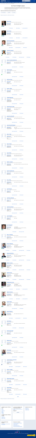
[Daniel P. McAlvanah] (3, 172)
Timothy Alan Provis (10, 282)
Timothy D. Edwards (10, 197)
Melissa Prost (9, 340)
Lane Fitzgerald (9, 224)
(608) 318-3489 (9, 227)
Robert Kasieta (9, 69)
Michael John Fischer (10, 378)
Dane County (2, 416)
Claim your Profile (15, 424)
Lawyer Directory (3, 3)
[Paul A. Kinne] (3, 145)
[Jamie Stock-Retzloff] (3, 118)
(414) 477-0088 (9, 265)
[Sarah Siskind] (3, 190)
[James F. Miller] (3, 90)
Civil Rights (7, 3)
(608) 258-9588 (9, 23)
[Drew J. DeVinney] (3, 245)
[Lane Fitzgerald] (3, 226)
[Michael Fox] (3, 23)
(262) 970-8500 (9, 389)
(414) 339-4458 (9, 284)
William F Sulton (10, 262)
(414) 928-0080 (9, 294)
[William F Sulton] (3, 264)
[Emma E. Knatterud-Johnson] (3, 62)
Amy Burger (9, 350)
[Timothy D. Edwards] (3, 199)
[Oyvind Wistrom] (3, 313)
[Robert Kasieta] (3, 71)
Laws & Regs (16, 2)
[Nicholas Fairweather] (3, 42)
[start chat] (34, 435)
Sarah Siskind (9, 188)
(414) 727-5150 (9, 342)
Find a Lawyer (2, 2)
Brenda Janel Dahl (10, 330)
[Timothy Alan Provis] (3, 284)
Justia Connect (9, 433)
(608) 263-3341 (9, 108)
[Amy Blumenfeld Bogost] (3, 127)
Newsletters (19, 2)
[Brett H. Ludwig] (3, 371)
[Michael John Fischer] (3, 380)
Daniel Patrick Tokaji (10, 106)
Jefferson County (3, 418)
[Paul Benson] (3, 323)
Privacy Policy (22, 433)
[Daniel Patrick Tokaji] (3, 108)
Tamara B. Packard (10, 50)
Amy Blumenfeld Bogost (11, 125)
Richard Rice (9, 31)
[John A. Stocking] (3, 236)
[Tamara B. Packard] (3, 52)
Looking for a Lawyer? (30, 435)
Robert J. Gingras (10, 161)
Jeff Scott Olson (9, 79)
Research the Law (9, 2)
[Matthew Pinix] (3, 274)
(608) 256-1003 (9, 218)
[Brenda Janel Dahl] (3, 332)
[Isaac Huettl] (3, 154)
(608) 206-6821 (9, 127)
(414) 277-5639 (9, 380)
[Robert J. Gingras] (3, 163)
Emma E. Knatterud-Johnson (12, 60)
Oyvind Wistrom (10, 311)
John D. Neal (9, 134)
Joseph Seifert (9, 301)
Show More (18, 412)
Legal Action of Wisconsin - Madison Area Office (17, 409)
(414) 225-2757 (9, 323)
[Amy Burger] (3, 352)
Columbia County (3, 417)
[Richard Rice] (3, 33)
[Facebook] (16, 432)
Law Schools (13, 2)
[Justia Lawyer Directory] (3, 0)
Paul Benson (9, 321)
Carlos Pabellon (9, 215)
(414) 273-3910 (9, 313)
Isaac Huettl (9, 152)
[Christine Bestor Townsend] (3, 361)
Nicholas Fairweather (10, 40)
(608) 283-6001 (9, 81)
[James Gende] (3, 389)
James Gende (9, 387)
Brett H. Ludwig (9, 369)
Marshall (2, 411)
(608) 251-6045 (9, 136)
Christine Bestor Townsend (11, 359)
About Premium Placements (16, 425)
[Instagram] (17, 432)
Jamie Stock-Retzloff (10, 116)
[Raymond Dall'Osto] (3, 255)
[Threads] (18, 432)
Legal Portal (12, 433)
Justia (1, 3)
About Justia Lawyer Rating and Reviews (17, 426)
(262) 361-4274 (9, 236)
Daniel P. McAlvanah (10, 170)
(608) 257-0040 (9, 62)
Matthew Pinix (9, 272)
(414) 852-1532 (9, 352)
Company (15, 433)
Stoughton (2, 413)
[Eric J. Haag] (3, 181)
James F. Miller (9, 88)
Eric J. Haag (9, 179)
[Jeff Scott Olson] (3, 81)
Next (18, 396)
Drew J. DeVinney (10, 243)
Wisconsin (9, 3)
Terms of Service (19, 433)
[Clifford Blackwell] (3, 99)
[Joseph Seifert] (3, 303)
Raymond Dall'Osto (10, 253)
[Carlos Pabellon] (3, 217)
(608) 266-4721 (9, 99)
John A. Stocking (10, 234)
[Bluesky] (19, 432)
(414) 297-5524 (9, 371)
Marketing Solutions (24, 2)
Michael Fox (9, 21)
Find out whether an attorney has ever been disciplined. (5, 424)
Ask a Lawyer (5, 2)
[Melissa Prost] (3, 342)
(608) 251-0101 (9, 52)
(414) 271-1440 (9, 255)
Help (16, 433)
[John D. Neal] (3, 136)
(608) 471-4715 (9, 118)
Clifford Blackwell (10, 97)
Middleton (2, 412)
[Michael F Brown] (3, 294)
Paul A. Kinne (9, 143)
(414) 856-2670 (9, 245)
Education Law (26, 408)
